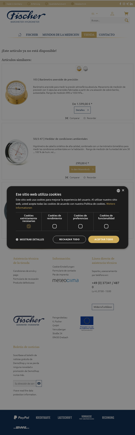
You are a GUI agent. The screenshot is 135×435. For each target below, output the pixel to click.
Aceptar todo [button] (103, 239)
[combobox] (118, 190)
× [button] (123, 190)
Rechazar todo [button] (69, 239)
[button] (30, 239)
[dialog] (67, 217)
